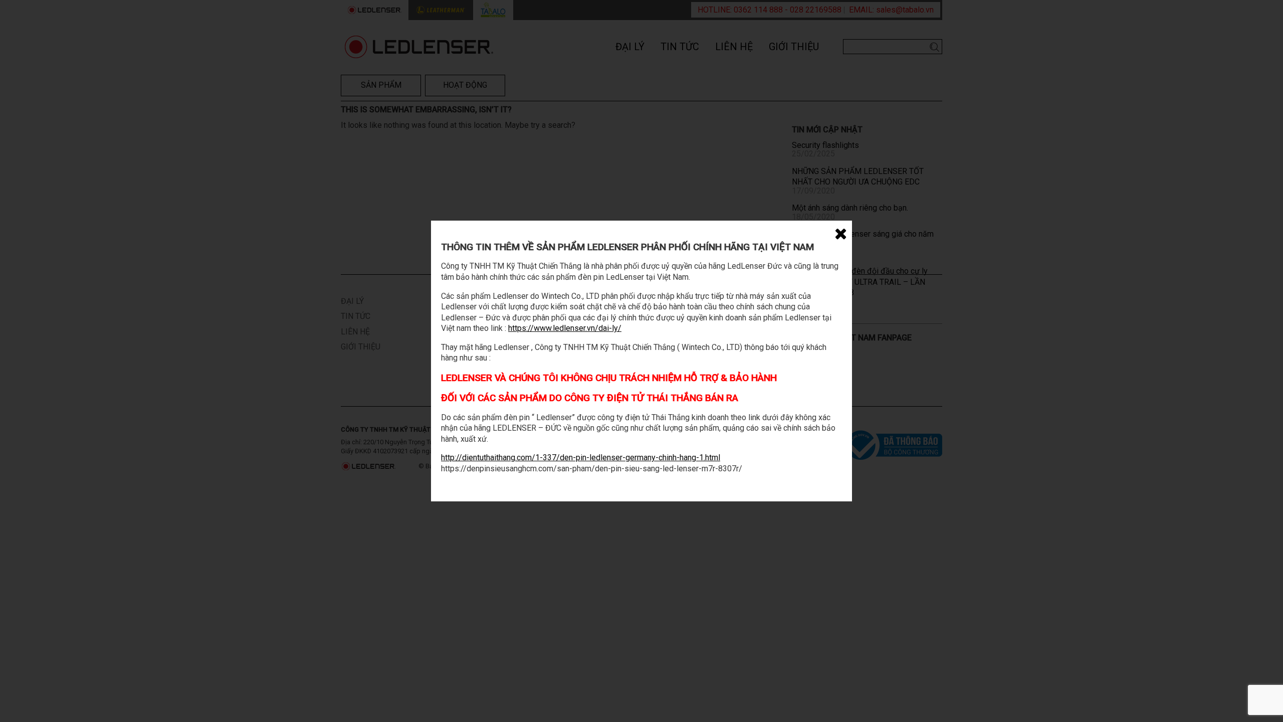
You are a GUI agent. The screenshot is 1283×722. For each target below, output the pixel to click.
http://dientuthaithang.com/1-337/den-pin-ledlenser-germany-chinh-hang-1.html (580, 457)
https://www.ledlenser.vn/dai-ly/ (564, 328)
